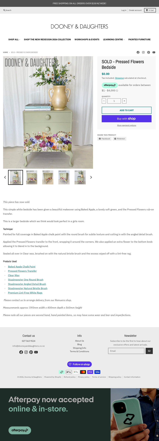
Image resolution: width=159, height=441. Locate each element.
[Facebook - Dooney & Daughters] (138, 52)
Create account (135, 10)
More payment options (126, 125)
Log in (123, 10)
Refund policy (69, 377)
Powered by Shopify (52, 377)
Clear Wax (13, 275)
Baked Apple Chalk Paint (21, 266)
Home (5, 52)
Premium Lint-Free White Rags (25, 292)
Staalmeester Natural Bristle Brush (27, 288)
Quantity (106, 96)
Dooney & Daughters (33, 377)
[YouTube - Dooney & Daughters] (154, 52)
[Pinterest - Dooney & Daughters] (149, 52)
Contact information (132, 377)
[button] (15, 177)
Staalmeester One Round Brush (25, 279)
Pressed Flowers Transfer (22, 270)
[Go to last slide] (5, 177)
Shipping (119, 78)
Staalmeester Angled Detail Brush (27, 284)
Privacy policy (83, 377)
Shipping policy (115, 377)
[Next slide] (91, 177)
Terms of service (99, 377)
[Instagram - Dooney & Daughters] (143, 52)
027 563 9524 (28, 341)
